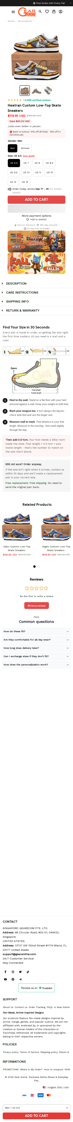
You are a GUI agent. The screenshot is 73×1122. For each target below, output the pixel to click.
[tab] (34, 566)
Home (11, 21)
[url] (19, 954)
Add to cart (36, 1116)
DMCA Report (10, 1087)
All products (25, 21)
